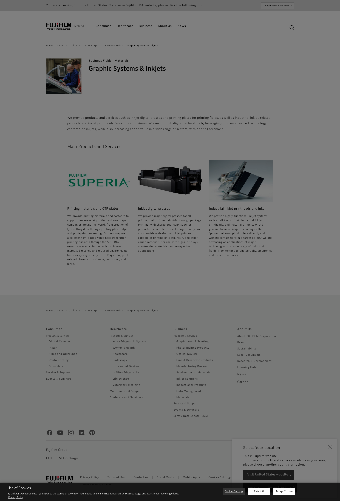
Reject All (259, 491)
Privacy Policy (15, 497)
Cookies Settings (234, 491)
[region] (170, 492)
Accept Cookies (284, 491)
